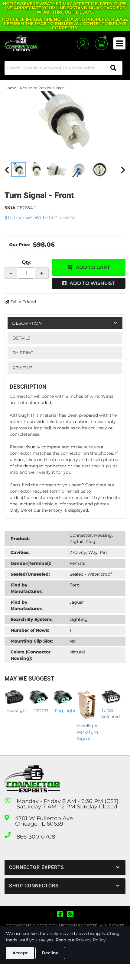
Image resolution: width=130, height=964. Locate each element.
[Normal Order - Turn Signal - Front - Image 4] (78, 169)
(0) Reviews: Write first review (40, 217)
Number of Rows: (30, 630)
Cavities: (20, 552)
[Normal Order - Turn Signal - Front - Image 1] (18, 169)
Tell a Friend (23, 302)
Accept (20, 953)
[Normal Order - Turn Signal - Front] (65, 121)
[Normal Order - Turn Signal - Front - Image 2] (36, 169)
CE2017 (41, 710)
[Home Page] (32, 779)
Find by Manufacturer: (27, 588)
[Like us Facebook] (60, 914)
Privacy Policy (91, 940)
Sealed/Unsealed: (30, 574)
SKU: (10, 207)
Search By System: (32, 619)
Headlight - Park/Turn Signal (89, 732)
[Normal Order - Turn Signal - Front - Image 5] (100, 169)
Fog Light (65, 710)
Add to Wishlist (92, 283)
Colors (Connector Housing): (30, 655)
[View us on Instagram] (70, 914)
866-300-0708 (36, 836)
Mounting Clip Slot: (32, 641)
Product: (20, 538)
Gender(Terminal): (31, 563)
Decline (50, 953)
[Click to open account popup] (82, 43)
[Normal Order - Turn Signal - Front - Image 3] (57, 169)
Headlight (16, 710)
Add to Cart (93, 267)
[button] (63, 68)
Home (10, 88)
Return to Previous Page (42, 88)
